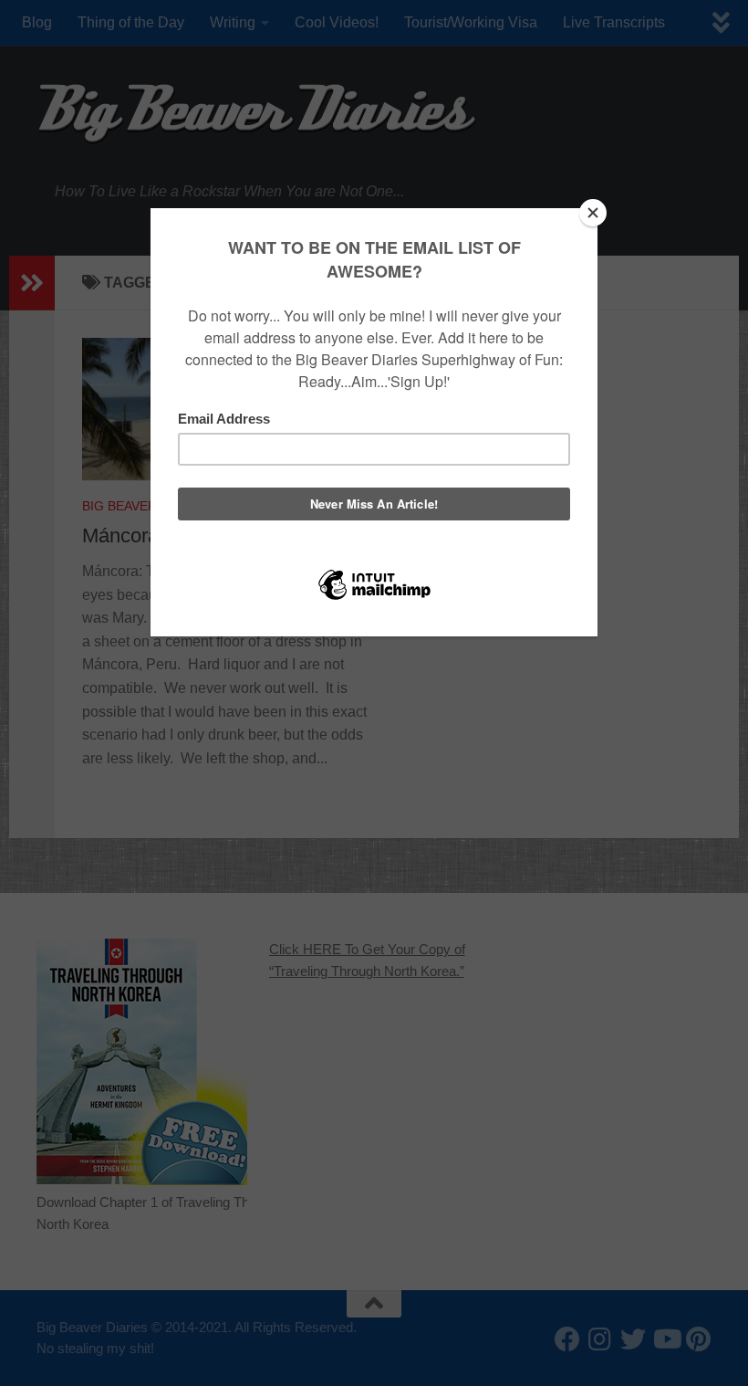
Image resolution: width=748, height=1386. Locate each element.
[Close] (593, 212)
